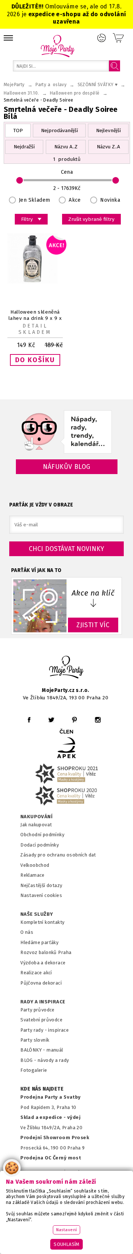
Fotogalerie (33, 1070)
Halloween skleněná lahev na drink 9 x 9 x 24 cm (35, 318)
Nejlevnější (108, 130)
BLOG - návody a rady (44, 1060)
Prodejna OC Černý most (50, 1158)
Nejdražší (24, 147)
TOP (18, 130)
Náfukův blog (67, 467)
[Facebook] (29, 720)
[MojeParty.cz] (66, 668)
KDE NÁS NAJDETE (42, 1089)
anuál (57, 1050)
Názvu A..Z (66, 147)
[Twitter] (51, 720)
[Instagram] (98, 720)
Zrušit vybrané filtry (91, 219)
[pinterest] (74, 720)
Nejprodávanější (59, 130)
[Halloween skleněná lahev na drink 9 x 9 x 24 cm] (35, 282)
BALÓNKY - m (35, 1050)
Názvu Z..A (108, 147)
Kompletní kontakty (42, 922)
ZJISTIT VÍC (93, 625)
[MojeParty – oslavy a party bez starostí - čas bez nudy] (57, 45)
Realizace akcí (36, 972)
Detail (35, 326)
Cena (67, 172)
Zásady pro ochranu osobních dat (58, 855)
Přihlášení (101, 37)
